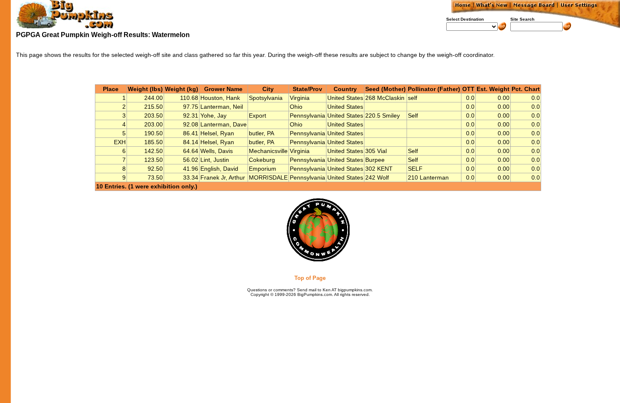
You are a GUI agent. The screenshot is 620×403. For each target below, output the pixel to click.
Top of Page (310, 278)
